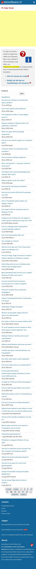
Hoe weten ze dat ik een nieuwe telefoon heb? (17, 321)
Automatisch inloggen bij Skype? (12, 307)
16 (27, 492)
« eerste (8, 489)
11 (7, 492)
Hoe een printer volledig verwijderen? (14, 157)
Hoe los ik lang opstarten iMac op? (13, 235)
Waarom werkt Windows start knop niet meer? (16, 344)
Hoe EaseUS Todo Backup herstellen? (14, 186)
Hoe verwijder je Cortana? (10, 241)
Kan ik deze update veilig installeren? (14, 108)
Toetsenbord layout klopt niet (11, 434)
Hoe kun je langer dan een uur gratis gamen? (16, 365)
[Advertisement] (18, 29)
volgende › (15, 494)
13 (15, 492)
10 (31, 489)
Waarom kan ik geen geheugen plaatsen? (15, 457)
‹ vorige (15, 489)
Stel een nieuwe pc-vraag (17, 76)
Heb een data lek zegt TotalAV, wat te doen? (16, 388)
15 (23, 492)
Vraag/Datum (5, 97)
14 (19, 492)
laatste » (23, 494)
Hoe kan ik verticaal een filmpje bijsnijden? (16, 402)
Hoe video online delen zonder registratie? (15, 359)
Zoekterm (4, 91)
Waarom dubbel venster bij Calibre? (13, 180)
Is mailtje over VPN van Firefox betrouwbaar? (16, 382)
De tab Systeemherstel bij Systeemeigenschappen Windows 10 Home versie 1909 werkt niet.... (16, 373)
